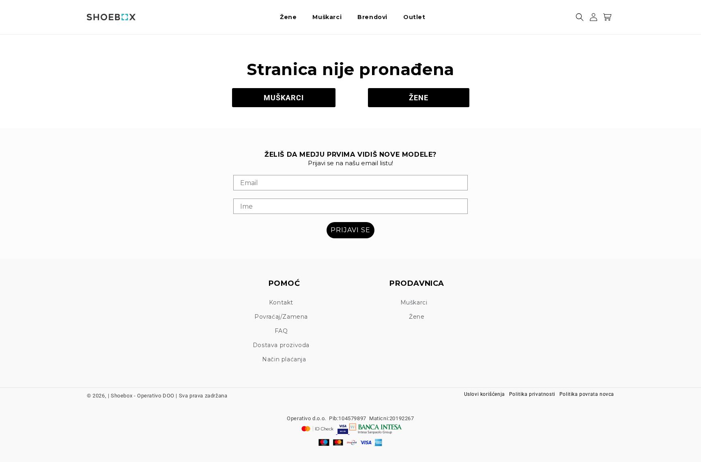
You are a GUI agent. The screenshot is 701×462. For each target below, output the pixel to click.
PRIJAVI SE (350, 230)
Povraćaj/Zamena (281, 316)
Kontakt (281, 302)
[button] (291, 17)
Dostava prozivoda (281, 345)
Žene (416, 316)
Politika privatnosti (532, 394)
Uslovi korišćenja (484, 394)
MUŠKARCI (284, 97)
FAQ (281, 331)
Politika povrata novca (586, 394)
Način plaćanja (284, 359)
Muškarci (414, 302)
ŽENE (418, 97)
